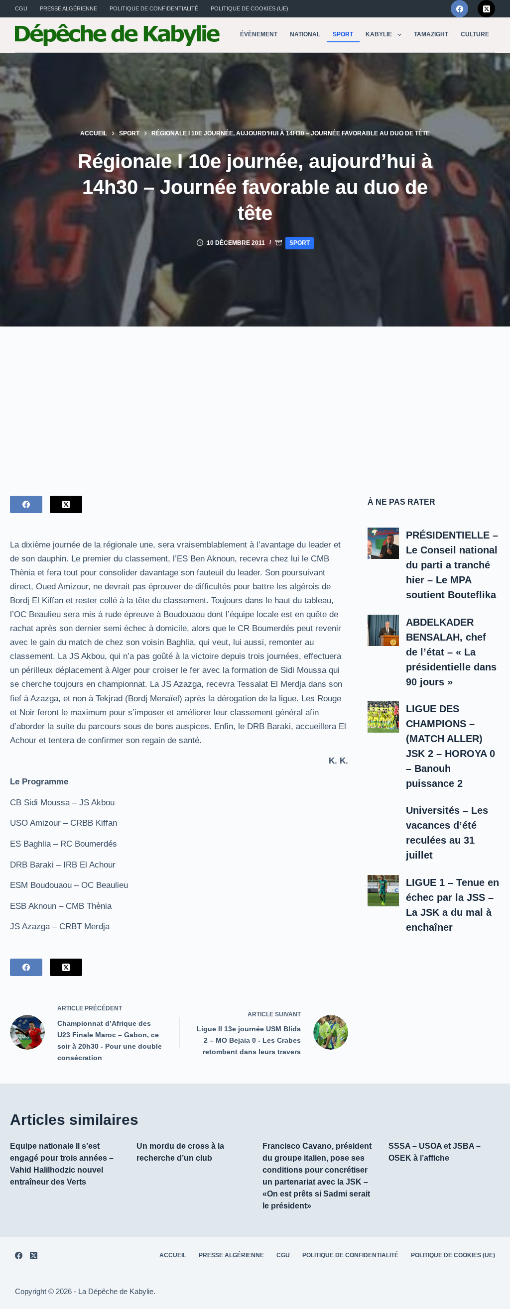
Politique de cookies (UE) (249, 8)
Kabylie (379, 34)
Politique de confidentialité (154, 8)
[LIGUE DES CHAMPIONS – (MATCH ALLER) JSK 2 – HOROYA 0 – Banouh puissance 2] (383, 717)
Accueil (172, 1255)
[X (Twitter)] (486, 8)
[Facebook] (459, 8)
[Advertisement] (255, 401)
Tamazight (431, 34)
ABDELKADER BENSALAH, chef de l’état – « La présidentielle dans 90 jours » (451, 652)
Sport (343, 34)
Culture (475, 34)
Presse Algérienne (68, 8)
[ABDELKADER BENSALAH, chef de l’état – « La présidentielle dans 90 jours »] (383, 630)
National (305, 34)
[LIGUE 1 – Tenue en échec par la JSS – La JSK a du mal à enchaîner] (383, 890)
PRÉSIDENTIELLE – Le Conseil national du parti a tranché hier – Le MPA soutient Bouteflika (452, 565)
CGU (21, 8)
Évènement (258, 34)
